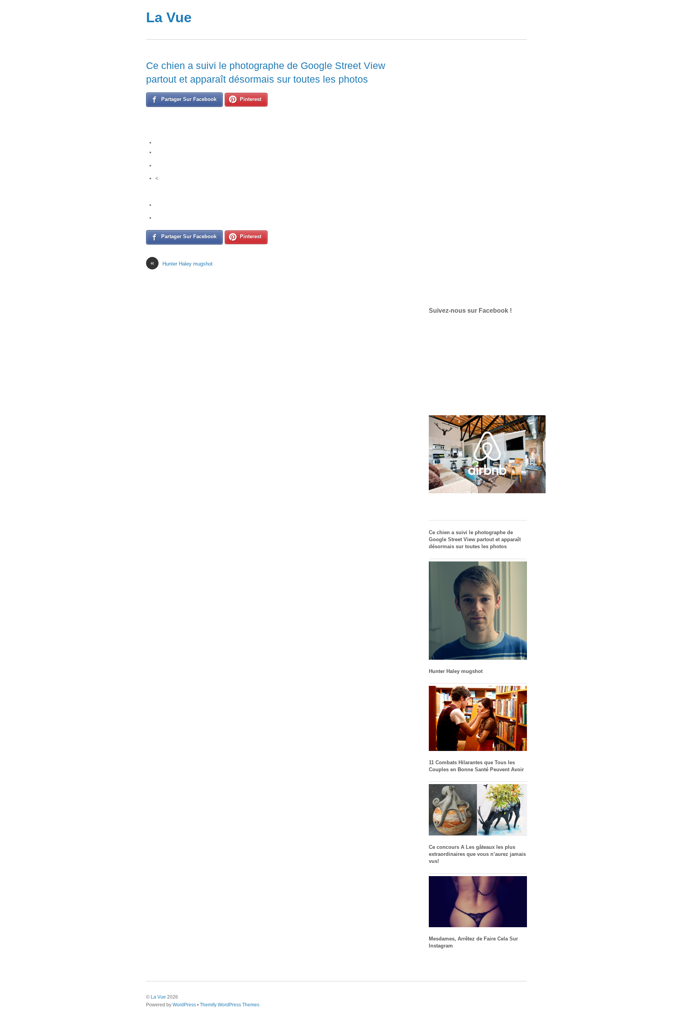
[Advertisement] (367, 19)
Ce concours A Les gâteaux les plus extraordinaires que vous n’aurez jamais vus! (477, 854)
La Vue (169, 17)
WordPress (184, 1004)
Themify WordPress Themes (229, 1004)
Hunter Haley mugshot (181, 263)
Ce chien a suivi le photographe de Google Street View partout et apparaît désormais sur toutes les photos (475, 539)
